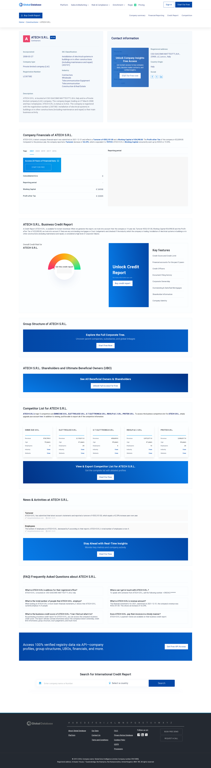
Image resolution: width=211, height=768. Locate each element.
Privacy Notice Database (123, 735)
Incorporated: (29, 52)
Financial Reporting (156, 15)
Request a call (171, 738)
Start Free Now (105, 345)
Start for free (38, 167)
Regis (132, 5)
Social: (153, 72)
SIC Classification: (69, 52)
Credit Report (172, 15)
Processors (118, 749)
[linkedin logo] (161, 76)
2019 (43, 151)
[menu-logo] (30, 5)
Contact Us (96, 735)
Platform (64, 5)
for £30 (64, 270)
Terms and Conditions (100, 740)
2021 (32, 151)
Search (161, 683)
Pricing (141, 5)
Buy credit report (122, 283)
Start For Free (105, 477)
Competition (187, 15)
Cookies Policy (119, 740)
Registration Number (32, 72)
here (41, 416)
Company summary (137, 15)
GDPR (116, 744)
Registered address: (159, 49)
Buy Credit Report (32, 15)
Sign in (169, 4)
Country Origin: (157, 62)
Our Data (95, 731)
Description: (28, 93)
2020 (37, 151)
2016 (54, 151)
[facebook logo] (152, 76)
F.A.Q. (116, 731)
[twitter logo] (156, 76)
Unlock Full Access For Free (105, 385)
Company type (29, 62)
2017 (49, 151)
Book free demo (171, 731)
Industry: (65, 70)
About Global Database (77, 731)
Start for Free (183, 4)
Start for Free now (130, 75)
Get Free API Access (176, 646)
